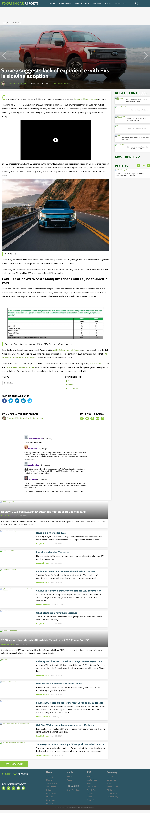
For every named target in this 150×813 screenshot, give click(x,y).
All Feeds (90, 776)
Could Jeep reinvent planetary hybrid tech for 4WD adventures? (68, 591)
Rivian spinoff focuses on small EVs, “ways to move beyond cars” (69, 661)
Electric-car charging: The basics (52, 552)
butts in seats (96, 363)
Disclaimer (111, 790)
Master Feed (92, 780)
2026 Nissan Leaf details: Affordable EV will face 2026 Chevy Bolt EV (45, 639)
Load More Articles (14, 764)
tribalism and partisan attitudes (20, 367)
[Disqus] (56, 463)
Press (109, 783)
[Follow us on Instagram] (92, 418)
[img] (4, 400)
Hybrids (97, 3)
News (52, 3)
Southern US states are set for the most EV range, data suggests (69, 703)
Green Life (120, 3)
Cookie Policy (112, 793)
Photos (70, 776)
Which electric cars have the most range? (57, 613)
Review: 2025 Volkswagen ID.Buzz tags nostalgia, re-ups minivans (43, 511)
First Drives (65, 3)
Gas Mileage (51, 786)
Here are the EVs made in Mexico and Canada (59, 683)
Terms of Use (112, 786)
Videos (69, 780)
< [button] (138, 165)
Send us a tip (73, 380)
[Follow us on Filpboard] (102, 418)
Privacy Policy (112, 796)
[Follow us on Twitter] (87, 418)
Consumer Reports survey (85, 99)
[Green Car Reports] (20, 3)
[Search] (142, 3)
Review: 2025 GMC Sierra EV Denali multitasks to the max (65, 571)
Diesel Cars (50, 800)
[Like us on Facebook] (82, 418)
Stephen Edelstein (16, 83)
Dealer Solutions (73, 790)
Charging (49, 776)
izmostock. (91, 808)
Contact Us (111, 780)
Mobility (49, 780)
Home (4, 23)
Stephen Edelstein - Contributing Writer (25, 418)
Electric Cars (82, 3)
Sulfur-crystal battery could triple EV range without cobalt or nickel (70, 744)
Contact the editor (75, 388)
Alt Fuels (49, 796)
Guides (108, 3)
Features (49, 803)
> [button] (148, 165)
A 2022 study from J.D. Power (66, 350)
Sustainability (51, 783)
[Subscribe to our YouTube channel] (97, 418)
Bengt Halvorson (7, 516)
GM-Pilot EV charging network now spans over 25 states (65, 725)
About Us (110, 776)
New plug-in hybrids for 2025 (51, 533)
